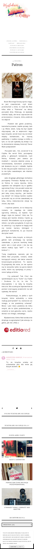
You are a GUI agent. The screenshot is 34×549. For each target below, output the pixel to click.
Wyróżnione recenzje (17, 52)
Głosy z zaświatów (17, 459)
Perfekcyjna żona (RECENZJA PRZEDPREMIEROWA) (17, 483)
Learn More (13, 546)
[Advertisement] (17, 28)
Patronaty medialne (17, 45)
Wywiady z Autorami (17, 50)
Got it (21, 546)
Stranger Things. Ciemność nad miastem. (17, 508)
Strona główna (12, 41)
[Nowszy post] (2, 408)
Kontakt (11, 43)
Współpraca (23, 41)
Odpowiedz (10, 369)
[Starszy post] (31, 408)
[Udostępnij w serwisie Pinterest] (20, 348)
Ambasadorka (21, 43)
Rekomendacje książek (17, 47)
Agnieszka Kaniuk (14, 357)
